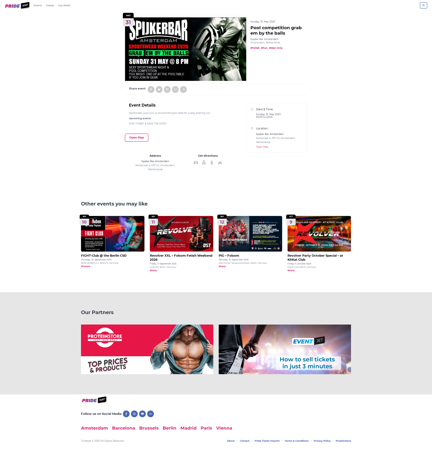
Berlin (169, 428)
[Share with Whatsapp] (183, 89)
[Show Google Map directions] (195, 162)
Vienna (224, 428)
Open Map (136, 137)
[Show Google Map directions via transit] (203, 162)
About (231, 440)
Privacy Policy (322, 440)
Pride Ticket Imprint (267, 440)
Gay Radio (64, 5)
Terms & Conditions (297, 440)
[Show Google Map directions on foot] (212, 162)
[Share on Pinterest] (167, 89)
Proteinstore (343, 440)
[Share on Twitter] (159, 89)
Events (38, 5)
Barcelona (123, 428)
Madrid (188, 428)
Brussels (149, 428)
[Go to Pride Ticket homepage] (17, 5)
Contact (245, 440)
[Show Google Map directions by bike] (220, 162)
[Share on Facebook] (151, 89)
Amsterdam (94, 428)
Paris (206, 428)
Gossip (50, 5)
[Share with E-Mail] (175, 89)
